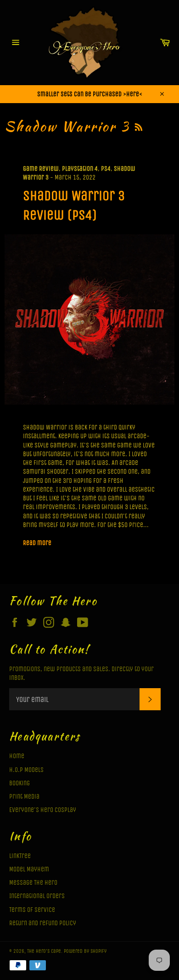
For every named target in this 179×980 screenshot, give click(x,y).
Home (16, 756)
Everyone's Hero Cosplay (42, 810)
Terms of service (32, 910)
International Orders (37, 896)
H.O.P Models (26, 770)
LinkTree (20, 856)
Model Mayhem (29, 869)
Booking (19, 783)
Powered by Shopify (85, 951)
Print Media (24, 796)
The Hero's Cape (44, 951)
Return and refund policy (42, 923)
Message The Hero (33, 883)
